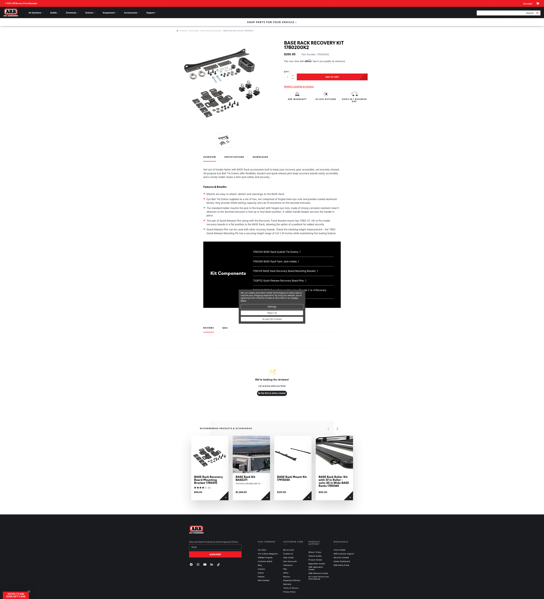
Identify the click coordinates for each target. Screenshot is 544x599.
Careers (261, 569)
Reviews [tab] (208, 327)
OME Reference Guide (318, 573)
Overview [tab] (209, 157)
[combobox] (506, 13)
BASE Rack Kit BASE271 (245, 478)
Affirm (285, 573)
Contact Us (288, 554)
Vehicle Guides (315, 556)
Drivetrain (71, 12)
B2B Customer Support (344, 554)
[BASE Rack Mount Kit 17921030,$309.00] (376, 454)
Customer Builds (265, 561)
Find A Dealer (340, 550)
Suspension (109, 12)
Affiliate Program (265, 557)
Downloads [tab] (260, 157)
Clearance (288, 565)
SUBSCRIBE (215, 554)
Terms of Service (290, 588)
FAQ (285, 569)
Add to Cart (332, 77)
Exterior (89, 12)
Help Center (288, 557)
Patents (261, 576)
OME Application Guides (319, 568)
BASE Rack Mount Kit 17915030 (292, 478)
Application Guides (316, 563)
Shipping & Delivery (291, 580)
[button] (16, 595)
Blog (260, 565)
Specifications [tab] (234, 157)
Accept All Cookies (272, 319)
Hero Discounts (290, 561)
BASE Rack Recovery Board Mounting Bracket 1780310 (208, 479)
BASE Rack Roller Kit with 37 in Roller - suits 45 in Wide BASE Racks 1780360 (334, 481)
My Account (288, 550)
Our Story (262, 550)
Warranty (287, 584)
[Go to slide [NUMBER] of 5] (328, 429)
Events (261, 573)
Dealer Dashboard (342, 561)
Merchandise (263, 580)
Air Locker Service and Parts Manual (319, 577)
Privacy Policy (289, 592)
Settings (272, 306)
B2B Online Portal (341, 565)
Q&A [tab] (225, 327)
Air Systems (35, 12)
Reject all (272, 312)
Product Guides (315, 560)
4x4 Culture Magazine (268, 554)
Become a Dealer (341, 557)
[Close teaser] (28, 591)
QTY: (287, 72)
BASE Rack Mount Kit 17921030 (375, 478)
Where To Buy (314, 552)
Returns (286, 576)
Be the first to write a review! (272, 393)
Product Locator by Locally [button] (299, 86)
